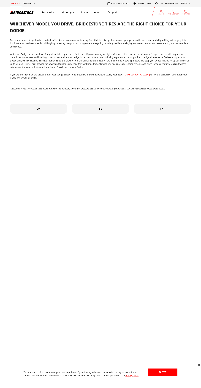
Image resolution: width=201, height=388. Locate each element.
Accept (162, 372)
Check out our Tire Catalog (137, 74)
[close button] (199, 365)
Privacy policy (132, 375)
